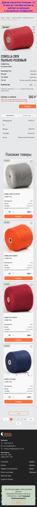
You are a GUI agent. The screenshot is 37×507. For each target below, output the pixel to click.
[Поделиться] (34, 32)
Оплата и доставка (7, 472)
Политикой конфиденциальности (20, 497)
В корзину (27, 106)
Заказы (31, 469)
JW (35, 498)
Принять (18, 502)
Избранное (32, 472)
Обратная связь (6, 476)
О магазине (4, 462)
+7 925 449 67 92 (8, 443)
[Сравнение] (34, 30)
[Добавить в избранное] (34, 27)
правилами (17, 89)
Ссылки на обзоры (7, 479)
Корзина (32, 465)
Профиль (32, 462)
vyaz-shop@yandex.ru (9, 446)
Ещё (18, 413)
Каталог (3, 465)
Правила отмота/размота (9, 469)
